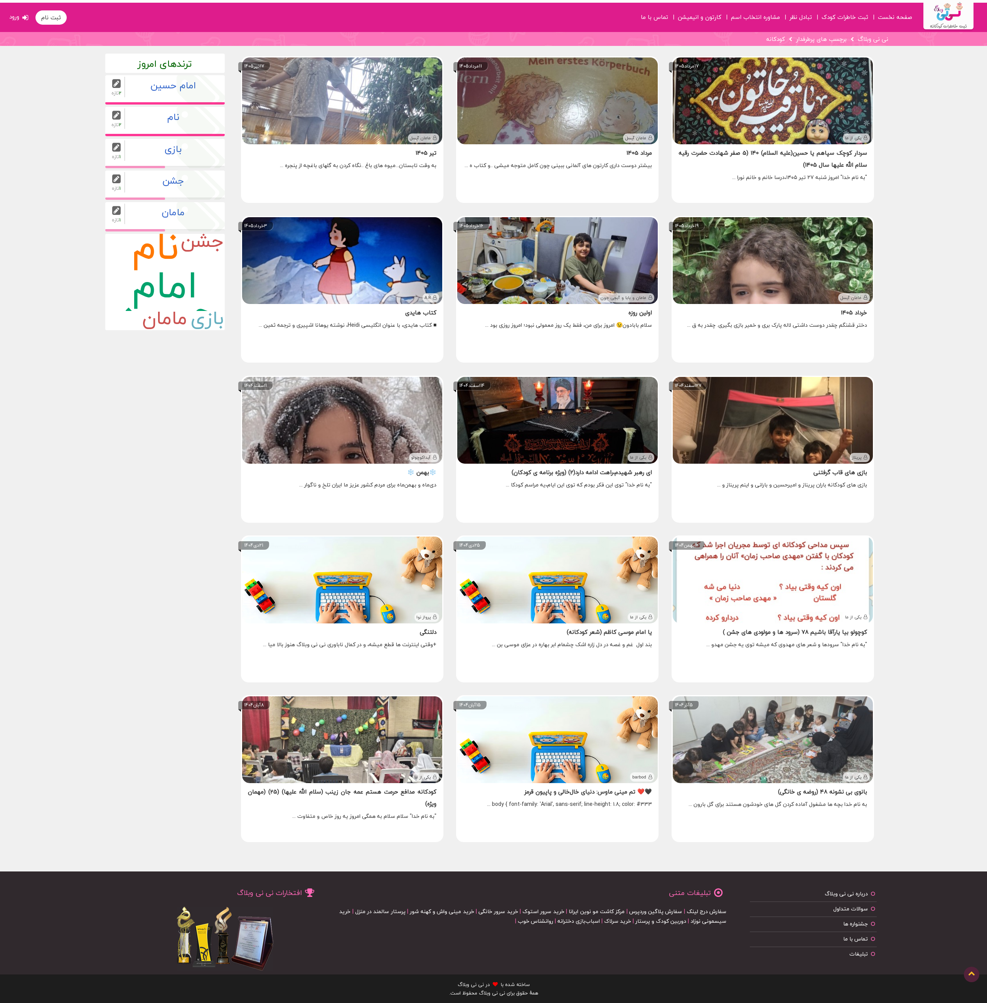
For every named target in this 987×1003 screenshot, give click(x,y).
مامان (164, 320)
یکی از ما (853, 138)
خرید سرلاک (617, 921)
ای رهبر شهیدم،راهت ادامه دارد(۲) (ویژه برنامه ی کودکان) (582, 472)
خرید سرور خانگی (498, 911)
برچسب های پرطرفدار (821, 39)
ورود (14, 17)
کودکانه (775, 39)
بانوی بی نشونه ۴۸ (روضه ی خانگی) (822, 792)
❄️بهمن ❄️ (421, 472)
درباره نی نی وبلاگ (846, 893)
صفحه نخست (895, 16)
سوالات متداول (850, 909)
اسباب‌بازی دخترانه (579, 921)
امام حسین (165, 291)
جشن (202, 243)
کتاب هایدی (420, 312)
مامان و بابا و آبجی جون (623, 297)
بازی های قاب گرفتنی (840, 472)
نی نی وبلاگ (873, 39)
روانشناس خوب (535, 921)
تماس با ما (654, 16)
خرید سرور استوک (543, 911)
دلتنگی (428, 632)
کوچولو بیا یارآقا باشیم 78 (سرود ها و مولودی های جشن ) (795, 632)
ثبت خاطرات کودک (845, 16)
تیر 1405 (426, 153)
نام (155, 253)
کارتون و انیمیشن (699, 16)
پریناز (856, 457)
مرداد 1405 (639, 153)
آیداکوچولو (421, 457)
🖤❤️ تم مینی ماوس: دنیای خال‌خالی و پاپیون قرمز (588, 792)
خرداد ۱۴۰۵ (854, 312)
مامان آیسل (635, 138)
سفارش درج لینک (707, 911)
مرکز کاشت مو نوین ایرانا (597, 911)
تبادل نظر (801, 16)
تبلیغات (858, 954)
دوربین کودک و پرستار (660, 921)
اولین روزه (640, 312)
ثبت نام (51, 17)
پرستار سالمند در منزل (380, 911)
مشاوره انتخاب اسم (755, 16)
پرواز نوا (423, 617)
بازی (207, 320)
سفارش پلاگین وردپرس (655, 911)
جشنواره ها (855, 924)
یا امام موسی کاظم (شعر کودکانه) (609, 632)
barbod (639, 777)
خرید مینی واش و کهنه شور (442, 911)
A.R (427, 297)
